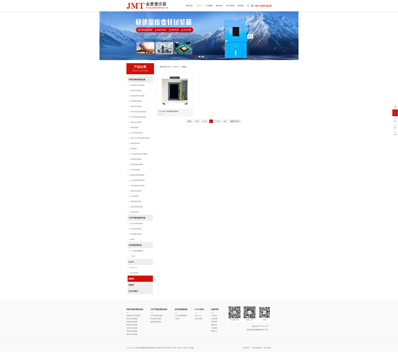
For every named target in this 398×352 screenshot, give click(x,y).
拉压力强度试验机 (136, 223)
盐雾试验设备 (135, 143)
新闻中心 (214, 331)
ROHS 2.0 (133, 267)
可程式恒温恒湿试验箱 (138, 111)
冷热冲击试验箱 (135, 106)
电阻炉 (131, 285)
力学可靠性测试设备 (137, 218)
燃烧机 (131, 279)
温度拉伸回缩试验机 (137, 175)
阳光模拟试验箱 (135, 101)
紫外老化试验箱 (135, 122)
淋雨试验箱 (134, 127)
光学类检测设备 (135, 245)
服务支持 (219, 6)
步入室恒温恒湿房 (136, 133)
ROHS (131, 262)
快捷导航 (215, 309)
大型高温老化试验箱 (137, 185)
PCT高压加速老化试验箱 (138, 154)
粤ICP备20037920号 (170, 348)
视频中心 (214, 325)
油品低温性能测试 (136, 207)
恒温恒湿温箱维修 (136, 164)
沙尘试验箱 (134, 196)
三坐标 (132, 256)
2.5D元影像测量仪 (136, 251)
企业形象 (214, 318)
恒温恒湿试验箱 (131, 331)
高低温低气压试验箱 (137, 85)
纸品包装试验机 (135, 229)
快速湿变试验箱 (131, 322)
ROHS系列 (199, 309)
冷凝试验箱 (134, 212)
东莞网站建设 (257, 348)
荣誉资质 (214, 322)
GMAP (185, 348)
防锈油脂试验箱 (135, 201)
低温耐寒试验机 (135, 159)
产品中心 (199, 6)
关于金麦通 (230, 6)
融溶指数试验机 (135, 234)
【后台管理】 (267, 348)
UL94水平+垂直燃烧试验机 (168, 111)
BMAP (180, 348)
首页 (168, 67)
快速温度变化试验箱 (137, 96)
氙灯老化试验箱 (135, 90)
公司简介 (214, 315)
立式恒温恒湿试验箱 (137, 180)
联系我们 (240, 6)
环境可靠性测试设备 (137, 79)
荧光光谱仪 (134, 273)
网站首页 (189, 6)
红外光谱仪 (133, 291)
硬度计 (132, 239)
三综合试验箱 (135, 170)
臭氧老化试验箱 (135, 191)
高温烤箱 (133, 148)
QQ (395, 114)
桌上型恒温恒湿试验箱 (138, 117)
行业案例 (209, 6)
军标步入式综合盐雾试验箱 (139, 138)
